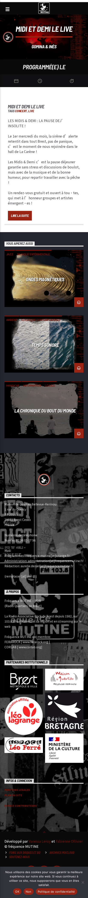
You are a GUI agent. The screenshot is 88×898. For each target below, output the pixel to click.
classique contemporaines (40, 320)
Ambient (11, 320)
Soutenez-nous (19, 857)
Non (28, 891)
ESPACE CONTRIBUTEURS (20, 805)
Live (31, 111)
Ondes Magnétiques (45, 279)
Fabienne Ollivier (69, 841)
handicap (12, 385)
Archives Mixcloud (61, 852)
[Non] (83, 882)
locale (50, 385)
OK (17, 891)
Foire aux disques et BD (24, 852)
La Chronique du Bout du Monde (45, 410)
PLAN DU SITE (13, 795)
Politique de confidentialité (56, 891)
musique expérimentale (33, 254)
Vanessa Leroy (40, 841)
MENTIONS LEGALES (17, 790)
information (32, 385)
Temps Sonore (45, 345)
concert (21, 111)
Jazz (9, 254)
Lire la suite (20, 215)
